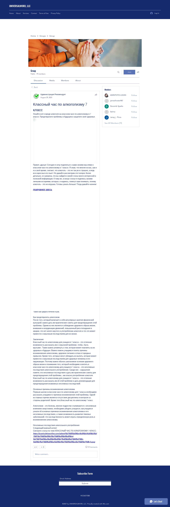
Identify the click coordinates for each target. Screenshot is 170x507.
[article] (65, 276)
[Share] (96, 94)
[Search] (118, 72)
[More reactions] (42, 447)
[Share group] (138, 72)
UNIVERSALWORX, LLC (19, 6)
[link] (38, 80)
